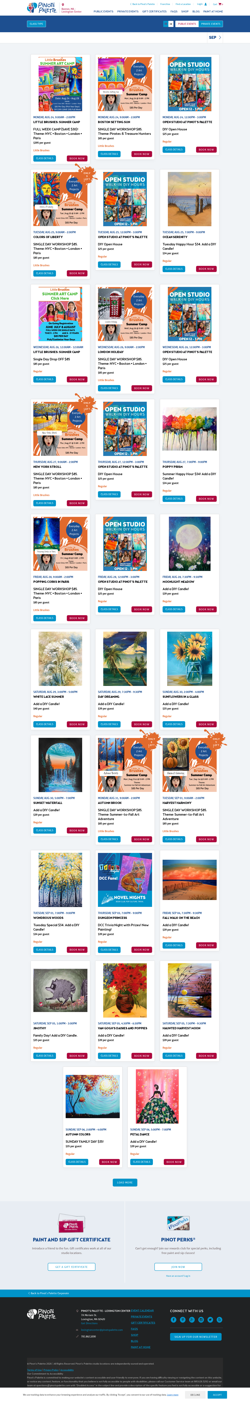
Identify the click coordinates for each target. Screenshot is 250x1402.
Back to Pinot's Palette (143, 4)
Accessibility (67, 1370)
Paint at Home (213, 11)
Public (187, 23)
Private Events (128, 11)
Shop (185, 11)
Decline (195, 1394)
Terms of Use (34, 1370)
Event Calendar (142, 1310)
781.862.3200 (88, 1336)
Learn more (172, 1394)
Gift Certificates (154, 11)
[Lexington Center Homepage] (42, 8)
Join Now (178, 1267)
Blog (196, 11)
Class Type (36, 23)
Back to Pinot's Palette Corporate (50, 1293)
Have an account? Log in (178, 1275)
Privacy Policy (51, 1370)
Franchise (165, 4)
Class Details (44, 158)
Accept (217, 1394)
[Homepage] (51, 1314)
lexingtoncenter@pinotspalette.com (102, 1329)
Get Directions (89, 1323)
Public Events (103, 11)
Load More (125, 1182)
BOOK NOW (77, 158)
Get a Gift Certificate (71, 1267)
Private (210, 23)
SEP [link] (213, 38)
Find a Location (183, 4)
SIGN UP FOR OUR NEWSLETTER (195, 1336)
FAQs (174, 11)
